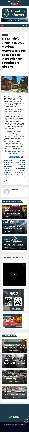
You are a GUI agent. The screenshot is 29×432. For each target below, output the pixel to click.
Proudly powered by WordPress (10, 424)
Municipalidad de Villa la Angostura (11, 342)
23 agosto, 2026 (8, 350)
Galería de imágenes (20, 429)
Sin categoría (7, 208)
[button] (24, 25)
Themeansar (14, 425)
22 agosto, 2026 (8, 366)
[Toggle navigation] (13, 25)
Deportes (6, 239)
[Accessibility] (25, 420)
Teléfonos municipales (9, 429)
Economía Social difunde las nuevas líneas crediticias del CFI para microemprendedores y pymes (20, 168)
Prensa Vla (16, 189)
